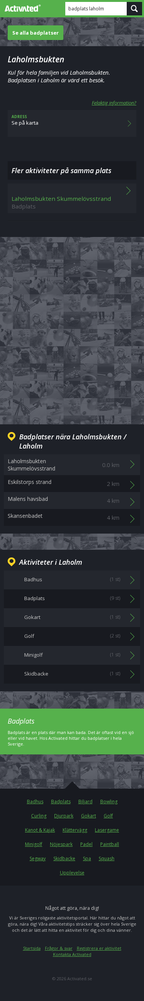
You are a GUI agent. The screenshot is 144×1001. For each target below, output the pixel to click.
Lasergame (107, 830)
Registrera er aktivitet (99, 948)
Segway (38, 858)
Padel (86, 844)
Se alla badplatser (35, 32)
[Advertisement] (72, 324)
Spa (87, 858)
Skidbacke (64, 858)
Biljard (85, 801)
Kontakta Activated (72, 954)
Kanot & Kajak (40, 830)
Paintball (109, 844)
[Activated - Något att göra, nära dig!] (21, 8)
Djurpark (63, 815)
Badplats (61, 801)
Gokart (88, 815)
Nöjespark (61, 844)
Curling (38, 815)
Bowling (109, 801)
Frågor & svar (59, 948)
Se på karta (25, 120)
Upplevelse (72, 872)
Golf (108, 815)
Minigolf (33, 844)
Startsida (32, 948)
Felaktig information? (114, 102)
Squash (106, 858)
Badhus (35, 801)
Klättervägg (75, 830)
